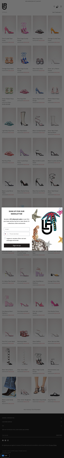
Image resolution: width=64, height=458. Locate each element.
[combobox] (6, 234)
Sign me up (17, 245)
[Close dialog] (60, 209)
